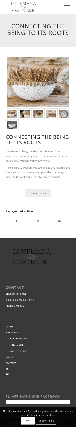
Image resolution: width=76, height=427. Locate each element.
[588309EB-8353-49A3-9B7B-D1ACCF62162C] (37, 113)
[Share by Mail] (59, 221)
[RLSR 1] (12, 124)
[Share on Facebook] (16, 221)
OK (27, 420)
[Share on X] (38, 221)
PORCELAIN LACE (19, 338)
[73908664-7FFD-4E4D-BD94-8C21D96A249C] (51, 113)
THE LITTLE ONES (19, 351)
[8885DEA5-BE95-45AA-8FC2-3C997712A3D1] (38, 82)
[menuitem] (65, 7)
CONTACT (11, 363)
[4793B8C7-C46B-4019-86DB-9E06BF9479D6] (25, 113)
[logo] (31, 7)
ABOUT (9, 326)
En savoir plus (46, 420)
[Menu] (65, 7)
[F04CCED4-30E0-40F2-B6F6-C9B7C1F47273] (63, 113)
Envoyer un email (16, 293)
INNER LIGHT (16, 344)
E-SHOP (10, 357)
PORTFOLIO (12, 332)
